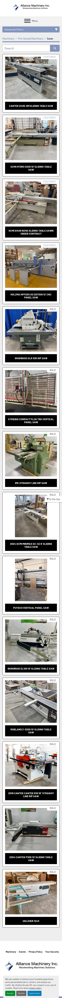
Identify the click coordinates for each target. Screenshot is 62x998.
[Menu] (27, 21)
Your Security (52, 951)
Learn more (34, 993)
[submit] (55, 48)
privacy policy (35, 988)
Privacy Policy (35, 951)
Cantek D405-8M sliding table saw (31, 105)
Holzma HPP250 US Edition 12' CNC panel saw (31, 296)
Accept (10, 993)
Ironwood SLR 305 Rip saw (31, 358)
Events (22, 951)
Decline (21, 993)
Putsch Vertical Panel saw (31, 607)
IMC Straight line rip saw (31, 482)
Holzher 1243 (31, 920)
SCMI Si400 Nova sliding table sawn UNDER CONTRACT (31, 232)
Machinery (11, 951)
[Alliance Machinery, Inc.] (31, 965)
